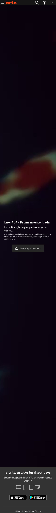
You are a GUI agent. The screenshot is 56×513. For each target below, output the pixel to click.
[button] (37, 3)
